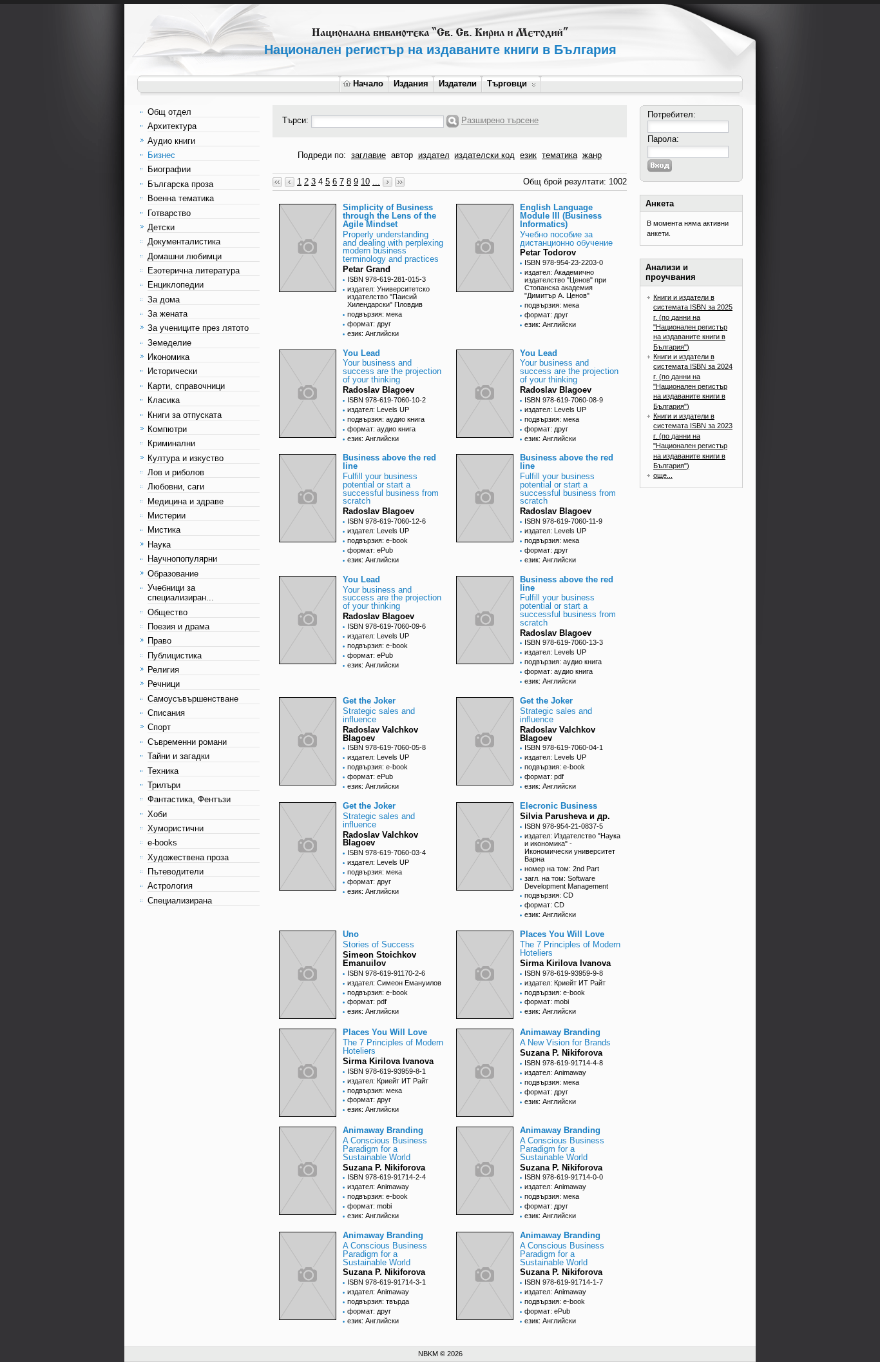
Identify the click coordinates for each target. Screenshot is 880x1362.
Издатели (458, 83)
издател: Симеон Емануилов (394, 983)
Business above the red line (389, 462)
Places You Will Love (562, 934)
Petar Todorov (548, 252)
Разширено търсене (500, 120)
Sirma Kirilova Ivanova (565, 963)
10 (365, 181)
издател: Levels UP (378, 409)
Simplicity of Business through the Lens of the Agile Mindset (389, 215)
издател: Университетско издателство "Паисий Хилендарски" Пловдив (388, 296)
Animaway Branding (560, 1032)
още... (663, 475)
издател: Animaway (555, 1072)
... (376, 181)
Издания (411, 83)
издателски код (484, 155)
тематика (559, 155)
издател (434, 155)
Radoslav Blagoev (378, 390)
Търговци (507, 83)
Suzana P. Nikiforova (561, 1053)
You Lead (361, 353)
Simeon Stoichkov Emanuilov (379, 959)
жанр (592, 155)
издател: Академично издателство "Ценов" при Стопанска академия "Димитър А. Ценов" (565, 283)
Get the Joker (369, 701)
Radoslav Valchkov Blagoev (380, 734)
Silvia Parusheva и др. (565, 816)
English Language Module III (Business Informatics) (561, 215)
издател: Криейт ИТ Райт (565, 983)
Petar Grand (366, 269)
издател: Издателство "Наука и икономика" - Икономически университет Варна (572, 847)
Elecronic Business (558, 806)
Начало (368, 83)
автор (402, 155)
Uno (351, 934)
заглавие (368, 155)
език (528, 155)
